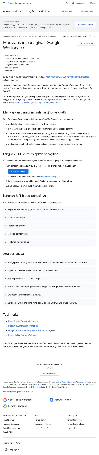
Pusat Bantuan (9, 420)
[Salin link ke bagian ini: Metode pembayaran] (30, 233)
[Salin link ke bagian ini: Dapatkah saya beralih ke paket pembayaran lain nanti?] (62, 270)
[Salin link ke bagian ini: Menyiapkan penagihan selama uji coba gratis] (68, 112)
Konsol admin (40, 420)
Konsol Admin (67, 11)
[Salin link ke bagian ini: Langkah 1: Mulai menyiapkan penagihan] (60, 154)
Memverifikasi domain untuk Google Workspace (67, 77)
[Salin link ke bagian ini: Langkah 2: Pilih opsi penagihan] (48, 196)
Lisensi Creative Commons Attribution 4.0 (71, 382)
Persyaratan (8, 443)
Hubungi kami (87, 11)
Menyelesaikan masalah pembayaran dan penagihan (31, 330)
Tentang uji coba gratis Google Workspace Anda (37, 102)
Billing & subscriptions (37, 11)
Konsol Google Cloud (43, 428)
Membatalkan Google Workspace (23, 335)
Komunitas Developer (75, 424)
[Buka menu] (4, 3)
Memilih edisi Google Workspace (23, 321)
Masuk (93, 3)
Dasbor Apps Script (43, 424)
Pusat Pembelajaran (11, 428)
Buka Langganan (18, 171)
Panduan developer (11, 424)
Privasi (18, 443)
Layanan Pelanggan (75, 428)
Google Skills (8, 432)
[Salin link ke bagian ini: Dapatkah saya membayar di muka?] (43, 294)
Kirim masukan (86, 43)
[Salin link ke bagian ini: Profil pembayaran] (27, 225)
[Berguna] (90, 36)
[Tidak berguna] (94, 36)
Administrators (12, 11)
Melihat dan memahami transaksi (23, 326)
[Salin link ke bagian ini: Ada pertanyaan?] (29, 254)
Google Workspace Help (12, 36)
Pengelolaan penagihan (49, 176)
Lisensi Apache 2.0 (39, 384)
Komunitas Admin (74, 420)
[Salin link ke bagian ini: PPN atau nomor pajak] (31, 241)
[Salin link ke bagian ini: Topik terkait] (23, 314)
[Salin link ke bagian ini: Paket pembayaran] (28, 217)
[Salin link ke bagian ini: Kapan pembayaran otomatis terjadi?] (45, 278)
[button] (49, 209)
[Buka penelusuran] (67, 3)
